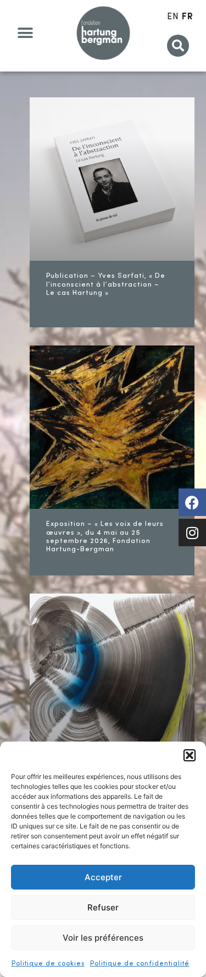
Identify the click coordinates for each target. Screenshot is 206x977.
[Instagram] (192, 532)
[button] (189, 755)
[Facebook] (192, 502)
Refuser (103, 907)
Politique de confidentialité (140, 963)
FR (187, 17)
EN (173, 17)
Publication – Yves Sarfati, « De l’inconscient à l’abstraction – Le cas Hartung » (105, 284)
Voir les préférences (103, 937)
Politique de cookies (48, 963)
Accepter (103, 877)
